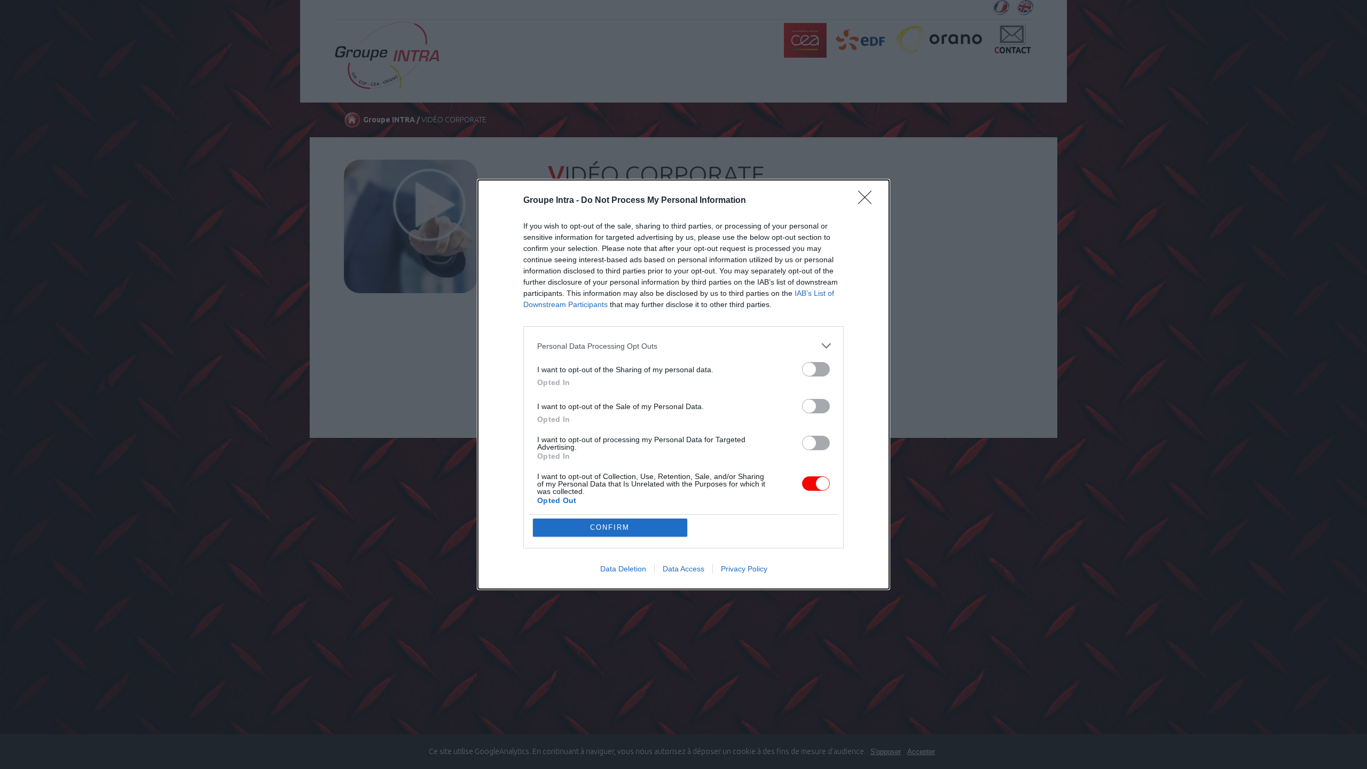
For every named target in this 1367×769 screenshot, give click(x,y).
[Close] (868, 201)
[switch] (816, 369)
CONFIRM (610, 527)
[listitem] (683, 345)
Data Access (683, 568)
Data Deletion (623, 568)
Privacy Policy (744, 568)
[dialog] (683, 384)
